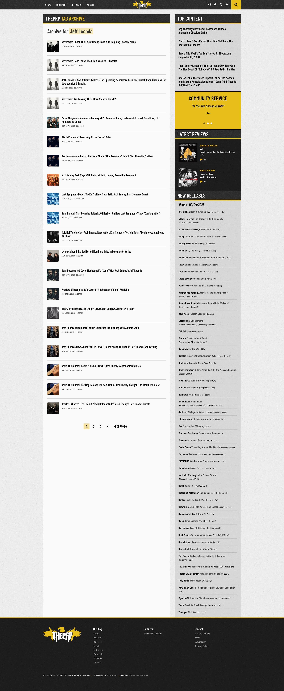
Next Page (119, 426)
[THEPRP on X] (221, 5)
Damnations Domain (188, 292)
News (48, 5)
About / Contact (202, 633)
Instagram (98, 650)
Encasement (184, 320)
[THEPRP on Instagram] (209, 5)
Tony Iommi (184, 580)
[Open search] (236, 4)
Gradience (183, 362)
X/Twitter (97, 658)
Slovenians (184, 528)
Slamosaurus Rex (187, 513)
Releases (76, 5)
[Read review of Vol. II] (188, 152)
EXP (180, 331)
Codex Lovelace (186, 278)
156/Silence (184, 211)
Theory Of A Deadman (189, 573)
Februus (182, 338)
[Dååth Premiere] (53, 141)
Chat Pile (183, 271)
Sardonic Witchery (187, 475)
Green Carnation (186, 369)
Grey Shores (184, 380)
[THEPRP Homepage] (142, 5)
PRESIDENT (184, 461)
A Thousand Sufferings (189, 229)
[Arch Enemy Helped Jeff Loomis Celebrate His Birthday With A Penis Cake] (53, 332)
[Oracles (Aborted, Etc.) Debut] (53, 408)
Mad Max (183, 426)
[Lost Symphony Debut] (53, 199)
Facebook (97, 654)
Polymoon (183, 454)
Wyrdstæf (183, 598)
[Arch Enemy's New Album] (53, 351)
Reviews (61, 5)
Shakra (182, 499)
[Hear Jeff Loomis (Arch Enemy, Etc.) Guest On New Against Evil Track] (53, 313)
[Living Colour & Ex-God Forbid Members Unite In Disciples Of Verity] (53, 256)
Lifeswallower (185, 419)
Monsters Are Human (188, 433)
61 (205, 181)
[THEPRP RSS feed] (227, 5)
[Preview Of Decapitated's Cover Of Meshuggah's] (53, 294)
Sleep (181, 520)
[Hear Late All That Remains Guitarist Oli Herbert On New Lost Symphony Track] (53, 218)
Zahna (181, 605)
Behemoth (183, 250)
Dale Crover (184, 285)
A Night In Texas (186, 218)
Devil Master (184, 313)
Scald (181, 485)
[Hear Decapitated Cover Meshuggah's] (53, 275)
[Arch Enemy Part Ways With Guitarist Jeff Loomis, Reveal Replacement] (53, 180)
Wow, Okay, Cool (186, 587)
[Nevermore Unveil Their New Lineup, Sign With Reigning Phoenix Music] (53, 46)
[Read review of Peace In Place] (188, 177)
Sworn (182, 548)
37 (205, 159)
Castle (181, 264)
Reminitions (184, 468)
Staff (197, 637)
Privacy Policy (201, 646)
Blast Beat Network (153, 633)
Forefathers (112, 675)
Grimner (182, 387)
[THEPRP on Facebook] (215, 5)
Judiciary (183, 412)
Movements (184, 440)
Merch (90, 5)
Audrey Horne (185, 243)
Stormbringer (185, 542)
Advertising (200, 641)
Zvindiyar (183, 612)
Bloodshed (183, 257)
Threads (97, 662)
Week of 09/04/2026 (191, 204)
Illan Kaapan (185, 401)
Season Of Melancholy (189, 492)
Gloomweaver (185, 348)
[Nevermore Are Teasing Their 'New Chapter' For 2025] (53, 103)
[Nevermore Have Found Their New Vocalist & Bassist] (53, 65)
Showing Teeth (186, 506)
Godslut (182, 355)
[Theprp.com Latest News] (62, 635)
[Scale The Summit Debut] (53, 370)
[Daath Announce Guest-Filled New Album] (53, 161)
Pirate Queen (185, 447)
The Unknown (185, 566)
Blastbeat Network (139, 675)
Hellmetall (183, 394)
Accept (182, 236)
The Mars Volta (186, 556)
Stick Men (183, 534)
